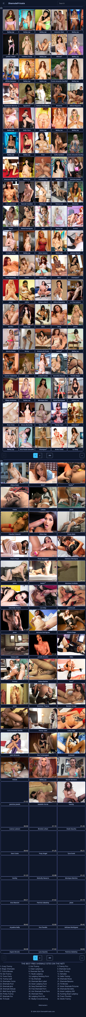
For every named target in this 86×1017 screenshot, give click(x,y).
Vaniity (71, 804)
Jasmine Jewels (75, 179)
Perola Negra (75, 376)
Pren (43, 155)
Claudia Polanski (15, 534)
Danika (10, 327)
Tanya (11, 228)
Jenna (75, 327)
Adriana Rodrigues (43, 632)
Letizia (43, 510)
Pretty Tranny (8, 993)
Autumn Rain (59, 32)
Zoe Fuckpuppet (43, 755)
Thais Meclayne (43, 559)
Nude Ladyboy (37, 973)
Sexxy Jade (15, 657)
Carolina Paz (43, 179)
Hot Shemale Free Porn (40, 991)
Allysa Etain (14, 485)
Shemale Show (66, 978)
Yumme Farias (27, 57)
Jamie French (10, 57)
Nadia (71, 485)
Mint (59, 278)
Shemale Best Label (39, 981)
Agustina (26, 105)
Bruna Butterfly (27, 425)
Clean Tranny (64, 971)
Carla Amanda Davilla (59, 81)
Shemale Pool (8, 983)
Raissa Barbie (43, 681)
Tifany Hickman (10, 400)
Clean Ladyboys (36, 968)
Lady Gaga (71, 731)
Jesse (11, 302)
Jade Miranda (15, 755)
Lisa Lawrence (11, 204)
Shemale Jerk (8, 986)
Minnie (59, 56)
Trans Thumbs (65, 996)
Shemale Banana (66, 981)
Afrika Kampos (10, 81)
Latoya (59, 351)
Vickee (14, 780)
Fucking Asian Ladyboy (69, 993)
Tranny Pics (63, 966)
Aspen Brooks (15, 951)
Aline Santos (43, 253)
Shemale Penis (37, 993)
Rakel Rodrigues (27, 228)
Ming (59, 327)
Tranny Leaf (7, 978)
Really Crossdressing (39, 998)
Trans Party (7, 976)
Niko (71, 657)
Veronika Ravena (59, 376)
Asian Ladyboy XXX (67, 991)
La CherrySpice (75, 302)
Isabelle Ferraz (43, 804)
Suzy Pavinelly (11, 278)
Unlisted (71, 755)
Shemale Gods (65, 968)
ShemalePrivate (16, 3)
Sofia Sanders (59, 155)
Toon (71, 681)
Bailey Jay (10, 32)
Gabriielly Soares (15, 608)
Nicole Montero (71, 780)
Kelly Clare (27, 130)
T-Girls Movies (7, 971)
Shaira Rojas (14, 559)
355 (50, 455)
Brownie (59, 106)
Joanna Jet (71, 608)
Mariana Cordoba (71, 583)
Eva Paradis (43, 425)
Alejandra (75, 425)
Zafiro (27, 302)
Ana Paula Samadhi (27, 449)
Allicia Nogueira (75, 106)
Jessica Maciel (75, 253)
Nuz (43, 228)
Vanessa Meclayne (71, 559)
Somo (27, 278)
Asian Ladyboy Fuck (39, 983)
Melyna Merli (43, 302)
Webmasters (43, 1005)
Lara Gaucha (43, 951)
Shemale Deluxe (9, 988)
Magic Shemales (8, 968)
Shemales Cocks (9, 981)
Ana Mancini (14, 902)
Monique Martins (71, 878)
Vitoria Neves (11, 351)
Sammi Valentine (11, 376)
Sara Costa (15, 853)
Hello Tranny (65, 976)
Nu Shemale (36, 978)
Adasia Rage (71, 632)
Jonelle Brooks (43, 657)
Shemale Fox (8, 996)
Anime (75, 228)
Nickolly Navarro (43, 878)
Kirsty (27, 351)
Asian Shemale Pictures (69, 986)
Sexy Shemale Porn (38, 986)
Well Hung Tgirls (9, 991)
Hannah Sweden (27, 204)
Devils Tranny (65, 998)
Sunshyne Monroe (10, 106)
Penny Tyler (59, 425)
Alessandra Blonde (10, 179)
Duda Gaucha (71, 829)
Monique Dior (43, 400)
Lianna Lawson (14, 829)
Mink (43, 485)
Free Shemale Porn (38, 988)
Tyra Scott (71, 853)
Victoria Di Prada (43, 351)
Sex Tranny (7, 973)
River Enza (10, 425)
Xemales (63, 973)
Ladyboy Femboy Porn (40, 976)
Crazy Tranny (7, 966)
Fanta (15, 510)
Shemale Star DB (37, 971)
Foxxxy (14, 681)
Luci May (43, 608)
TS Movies (64, 983)
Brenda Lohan (43, 829)
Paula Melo (71, 534)
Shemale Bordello (67, 988)
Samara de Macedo (43, 106)
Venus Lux (59, 204)
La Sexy (75, 449)
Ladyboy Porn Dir (38, 996)
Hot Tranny (34, 966)
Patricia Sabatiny (43, 902)
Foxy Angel (43, 853)
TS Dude (6, 998)
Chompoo (75, 277)
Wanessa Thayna (43, 706)
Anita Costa (59, 449)
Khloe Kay (43, 534)
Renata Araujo (71, 706)
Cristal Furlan (11, 253)
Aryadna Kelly (15, 927)
